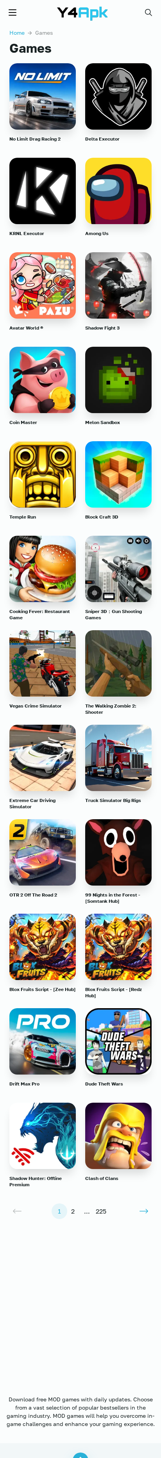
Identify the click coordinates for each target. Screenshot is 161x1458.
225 (101, 1211)
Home (17, 32)
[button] (148, 12)
